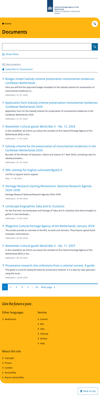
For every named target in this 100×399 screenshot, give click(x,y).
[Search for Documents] (95, 46)
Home (8, 23)
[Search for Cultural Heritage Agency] (95, 24)
